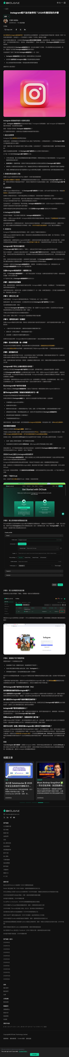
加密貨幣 (39, 780)
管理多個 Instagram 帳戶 (23, 733)
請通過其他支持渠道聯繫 (48, 345)
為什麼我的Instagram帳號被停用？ (13, 35)
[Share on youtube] (14, 817)
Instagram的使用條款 (35, 422)
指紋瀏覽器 (44, 434)
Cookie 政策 (21, 1038)
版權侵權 (8, 163)
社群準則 (14, 138)
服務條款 (5, 1038)
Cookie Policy (23, 1051)
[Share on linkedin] (7, 817)
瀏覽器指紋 (26, 444)
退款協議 (28, 1038)
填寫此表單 (13, 348)
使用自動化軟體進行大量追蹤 (11, 179)
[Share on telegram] (11, 817)
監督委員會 (55, 218)
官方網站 (14, 479)
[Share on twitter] (4, 817)
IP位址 (37, 432)
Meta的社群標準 (58, 422)
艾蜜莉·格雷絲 (13, 20)
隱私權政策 (13, 1038)
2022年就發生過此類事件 (39, 225)
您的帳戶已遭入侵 (34, 242)
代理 (6, 780)
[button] (60, 3)
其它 (45, 1026)
